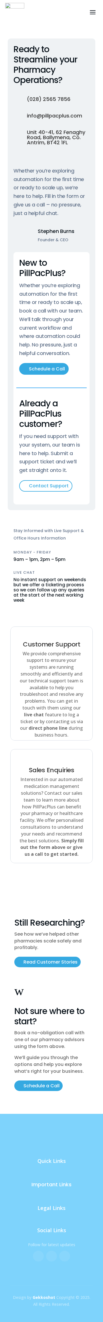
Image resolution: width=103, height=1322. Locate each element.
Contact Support (49, 485)
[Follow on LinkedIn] (64, 1256)
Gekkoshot (44, 1297)
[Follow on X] (51, 1256)
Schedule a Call (47, 369)
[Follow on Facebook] (38, 1256)
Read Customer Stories (50, 962)
